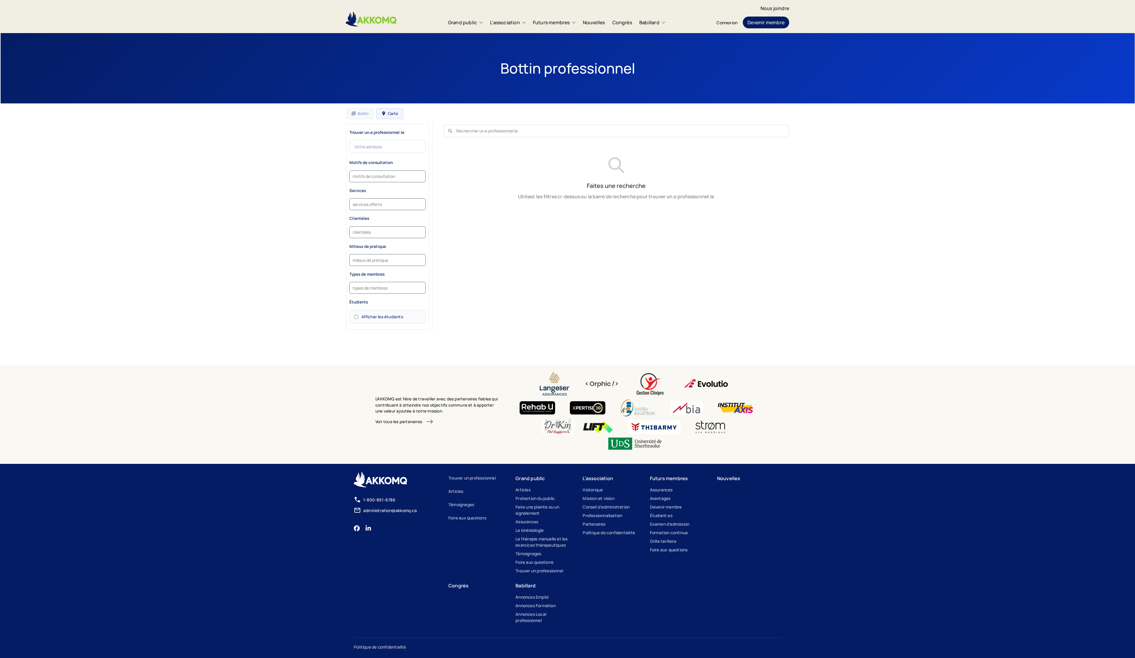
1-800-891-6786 (379, 500)
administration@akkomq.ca (390, 510)
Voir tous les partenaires (398, 421)
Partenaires (594, 524)
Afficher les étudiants (382, 316)
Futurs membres (551, 22)
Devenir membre (766, 22)
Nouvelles (594, 22)
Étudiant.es (661, 515)
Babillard (649, 22)
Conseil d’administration (606, 507)
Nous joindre (775, 8)
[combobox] (387, 176)
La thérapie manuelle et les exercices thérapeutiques (541, 542)
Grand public (462, 22)
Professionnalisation (602, 515)
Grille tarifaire (663, 541)
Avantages (660, 498)
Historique (593, 490)
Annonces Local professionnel (530, 617)
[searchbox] (376, 176)
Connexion (726, 22)
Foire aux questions (467, 518)
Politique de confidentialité (609, 532)
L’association (505, 22)
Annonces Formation (535, 605)
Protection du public (535, 498)
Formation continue (669, 532)
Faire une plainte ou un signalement (537, 510)
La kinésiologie (529, 530)
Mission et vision (598, 498)
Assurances (526, 521)
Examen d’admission (670, 524)
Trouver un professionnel (472, 478)
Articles (455, 491)
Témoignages (461, 504)
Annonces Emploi (532, 597)
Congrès (622, 22)
